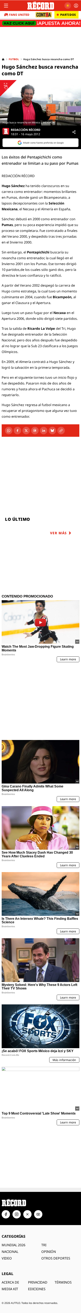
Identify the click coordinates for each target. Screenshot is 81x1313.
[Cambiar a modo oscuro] (67, 5)
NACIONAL (10, 1186)
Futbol (14, 59)
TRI (43, 1179)
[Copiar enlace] (61, 430)
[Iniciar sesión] (76, 5)
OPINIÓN (48, 1186)
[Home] (3, 59)
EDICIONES (36, 1223)
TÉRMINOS (63, 1216)
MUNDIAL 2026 (13, 1179)
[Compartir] (74, 132)
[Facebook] (17, 430)
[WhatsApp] (8, 430)
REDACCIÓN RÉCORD (25, 130)
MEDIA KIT (10, 1223)
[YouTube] (38, 1148)
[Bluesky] (52, 430)
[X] (26, 430)
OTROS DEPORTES (55, 1192)
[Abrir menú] (6, 5)
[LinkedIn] (43, 430)
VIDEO (7, 1192)
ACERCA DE (10, 1216)
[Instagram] (16, 1148)
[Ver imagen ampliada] (40, 102)
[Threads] (35, 430)
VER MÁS (58, 533)
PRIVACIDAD (37, 1216)
